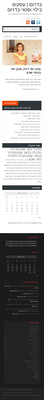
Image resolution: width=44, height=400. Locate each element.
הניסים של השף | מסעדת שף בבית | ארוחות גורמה (23, 304)
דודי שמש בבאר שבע (33, 135)
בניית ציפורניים (33, 336)
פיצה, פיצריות (32, 355)
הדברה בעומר (27, 162)
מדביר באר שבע (30, 149)
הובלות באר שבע (35, 130)
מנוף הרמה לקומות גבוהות (25, 176)
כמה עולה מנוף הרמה (28, 173)
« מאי (40, 218)
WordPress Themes (22, 223)
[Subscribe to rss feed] (28, 22)
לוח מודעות (35, 371)
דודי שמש (34, 341)
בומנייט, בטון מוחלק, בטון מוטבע (30, 113)
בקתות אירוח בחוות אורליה (32, 132)
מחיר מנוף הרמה (15, 173)
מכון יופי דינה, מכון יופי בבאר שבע (26, 70)
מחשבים (34, 347)
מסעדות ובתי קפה (32, 367)
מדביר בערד (24, 160)
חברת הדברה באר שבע (25, 157)
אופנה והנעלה (33, 332)
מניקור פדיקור (33, 351)
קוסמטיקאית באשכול (15, 179)
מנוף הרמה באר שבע (32, 296)
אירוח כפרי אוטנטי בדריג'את (31, 124)
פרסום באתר (36, 116)
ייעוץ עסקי (34, 349)
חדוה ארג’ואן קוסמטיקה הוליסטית (28, 314)
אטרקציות (34, 369)
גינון (36, 338)
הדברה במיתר (15, 160)
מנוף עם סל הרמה (16, 162)
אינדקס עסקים (34, 330)
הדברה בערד (37, 179)
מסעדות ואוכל (33, 353)
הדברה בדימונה (27, 179)
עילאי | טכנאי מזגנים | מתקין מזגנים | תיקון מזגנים (24, 286)
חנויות (35, 345)
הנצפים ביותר (10, 103)
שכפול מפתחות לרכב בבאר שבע (28, 291)
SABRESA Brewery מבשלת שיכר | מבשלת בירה (24, 299)
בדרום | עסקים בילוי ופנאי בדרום (24, 7)
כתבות (36, 373)
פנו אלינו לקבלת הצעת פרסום (17, 108)
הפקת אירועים (33, 343)
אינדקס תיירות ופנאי (32, 363)
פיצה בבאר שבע (35, 121)
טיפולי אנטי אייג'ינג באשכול (18, 171)
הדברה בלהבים (22, 165)
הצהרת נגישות (34, 326)
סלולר (35, 359)
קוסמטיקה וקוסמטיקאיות (29, 89)
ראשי (36, 378)
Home (15, 36)
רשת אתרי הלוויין (33, 328)
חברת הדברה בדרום (26, 168)
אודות (38, 119)
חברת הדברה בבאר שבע (26, 150)
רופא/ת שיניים (33, 357)
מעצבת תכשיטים (35, 127)
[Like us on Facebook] (33, 22)
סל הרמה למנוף (10, 176)
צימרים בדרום (33, 365)
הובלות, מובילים (32, 339)
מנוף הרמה (35, 294)
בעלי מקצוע (34, 334)
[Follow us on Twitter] (38, 22)
